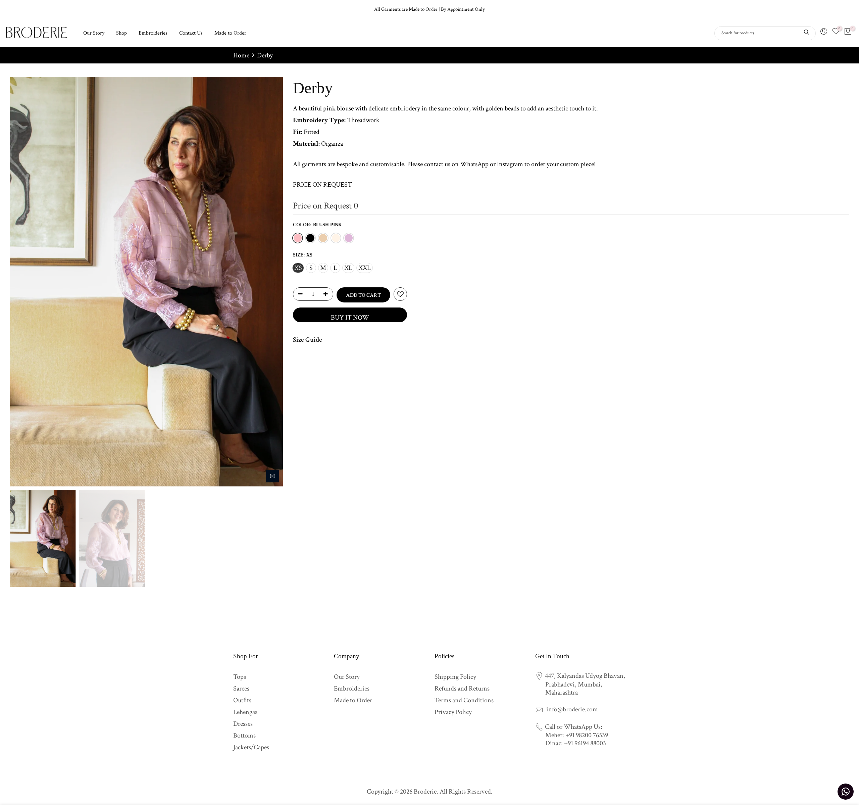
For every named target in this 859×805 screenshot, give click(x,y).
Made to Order (230, 33)
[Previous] (22, 281)
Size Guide (307, 339)
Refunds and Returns (462, 688)
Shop (121, 33)
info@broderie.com (572, 709)
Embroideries (153, 33)
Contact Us (191, 33)
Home (241, 55)
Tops (239, 676)
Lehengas (245, 712)
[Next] (271, 281)
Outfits (242, 700)
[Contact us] (846, 792)
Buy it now (350, 317)
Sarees (241, 688)
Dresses (243, 723)
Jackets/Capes (251, 747)
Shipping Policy (455, 676)
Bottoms (244, 735)
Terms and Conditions (464, 700)
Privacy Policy (453, 712)
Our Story (93, 33)
